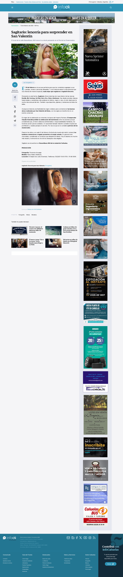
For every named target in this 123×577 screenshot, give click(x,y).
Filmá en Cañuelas (47, 563)
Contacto (5, 558)
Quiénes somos (7, 560)
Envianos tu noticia (7, 563)
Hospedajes (25, 569)
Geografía (87, 560)
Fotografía (21, 215)
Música (87, 563)
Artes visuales (88, 567)
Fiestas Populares (26, 565)
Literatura (55, 2)
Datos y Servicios (69, 555)
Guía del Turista (27, 555)
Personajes (88, 569)
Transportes (67, 560)
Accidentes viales (47, 2)
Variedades (15, 25)
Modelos (34, 215)
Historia (87, 558)
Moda (28, 215)
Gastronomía (25, 567)
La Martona (45, 560)
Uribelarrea (25, 563)
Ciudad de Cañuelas (27, 560)
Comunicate (6, 555)
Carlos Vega (45, 565)
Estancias (24, 571)
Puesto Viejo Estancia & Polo (32, 2)
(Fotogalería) (48, 165)
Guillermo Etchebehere (48, 567)
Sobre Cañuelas (90, 555)
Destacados (46, 555)
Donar (109, 564)
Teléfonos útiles (68, 558)
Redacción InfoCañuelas (35, 209)
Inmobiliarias (67, 563)
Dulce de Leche (46, 558)
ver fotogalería (27, 82)
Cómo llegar (25, 558)
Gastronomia (20, 2)
